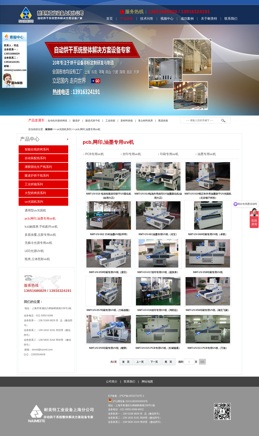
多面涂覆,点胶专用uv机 (40, 234)
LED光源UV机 (34, 251)
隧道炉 (76, 120)
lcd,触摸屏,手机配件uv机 (41, 226)
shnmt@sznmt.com (42, 349)
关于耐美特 (209, 18)
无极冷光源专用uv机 (38, 242)
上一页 (140, 361)
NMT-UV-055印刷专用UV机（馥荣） (108, 348)
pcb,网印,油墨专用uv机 (87, 129)
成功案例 (187, 18)
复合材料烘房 (145, 120)
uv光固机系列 (64, 129)
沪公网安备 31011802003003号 (130, 401)
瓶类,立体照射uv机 (37, 259)
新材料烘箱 (127, 120)
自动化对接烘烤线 (57, 120)
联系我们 (230, 18)
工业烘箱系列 (34, 184)
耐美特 (49, 129)
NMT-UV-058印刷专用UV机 (208, 272)
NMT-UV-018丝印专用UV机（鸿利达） (158, 310)
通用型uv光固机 (35, 210)
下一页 (154, 361)
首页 (109, 18)
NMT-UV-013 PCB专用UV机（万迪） (208, 348)
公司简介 (111, 381)
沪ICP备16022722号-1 (132, 395)
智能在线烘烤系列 (37, 149)
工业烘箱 (110, 120)
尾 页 (168, 361)
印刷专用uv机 (169, 154)
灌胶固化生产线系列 (38, 166)
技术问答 (146, 18)
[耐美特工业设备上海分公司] (51, 21)
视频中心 (166, 18)
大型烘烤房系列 (35, 193)
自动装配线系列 (35, 158)
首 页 (126, 361)
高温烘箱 (163, 120)
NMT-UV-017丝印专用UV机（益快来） (158, 272)
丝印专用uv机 (132, 154)
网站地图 (147, 381)
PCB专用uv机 (94, 154)
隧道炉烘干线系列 (37, 175)
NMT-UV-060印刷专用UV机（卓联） (208, 234)
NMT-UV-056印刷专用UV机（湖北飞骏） (208, 310)
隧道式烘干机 (92, 120)
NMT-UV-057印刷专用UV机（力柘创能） (109, 310)
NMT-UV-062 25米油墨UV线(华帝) (108, 234)
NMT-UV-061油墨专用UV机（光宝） (158, 234)
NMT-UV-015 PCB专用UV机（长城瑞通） (158, 348)
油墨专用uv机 (206, 154)
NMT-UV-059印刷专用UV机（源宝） (108, 272)
